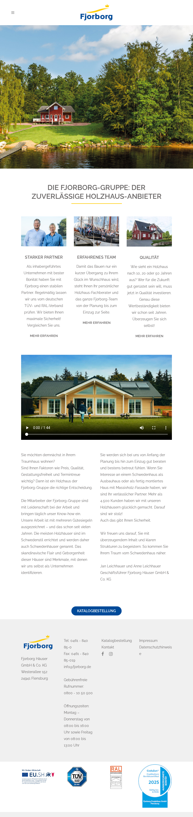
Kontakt (108, 647)
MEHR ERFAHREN (44, 336)
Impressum (148, 641)
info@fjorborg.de (77, 667)
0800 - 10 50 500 (78, 693)
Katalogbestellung (96, 611)
